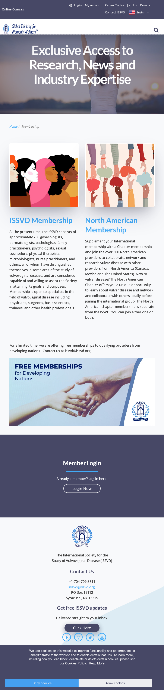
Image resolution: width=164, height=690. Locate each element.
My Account (93, 5)
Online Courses (13, 9)
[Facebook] (66, 637)
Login (78, 5)
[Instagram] (78, 637)
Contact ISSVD (115, 12)
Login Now (82, 488)
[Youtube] (102, 637)
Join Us (132, 5)
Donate (145, 5)
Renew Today (114, 5)
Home (13, 126)
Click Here (82, 627)
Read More (96, 663)
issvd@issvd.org (82, 587)
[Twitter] (90, 637)
